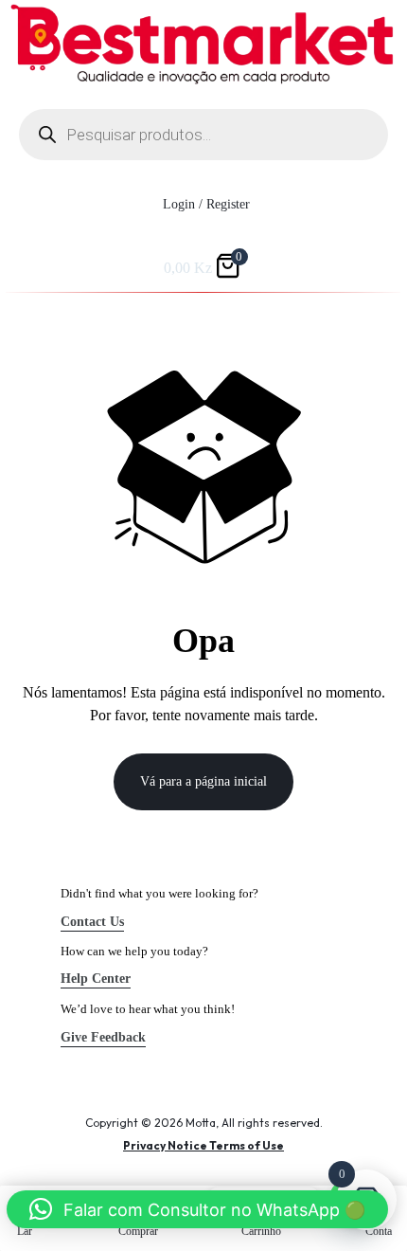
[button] (197, 1209)
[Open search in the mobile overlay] (203, 135)
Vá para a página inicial (203, 781)
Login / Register (206, 204)
